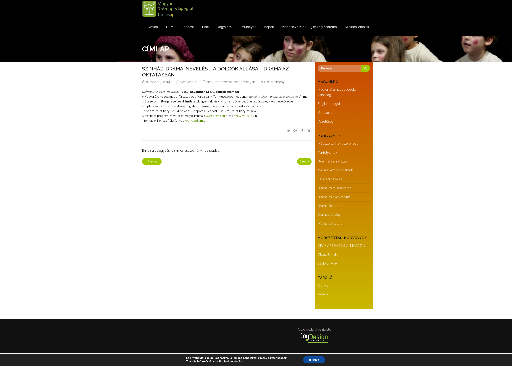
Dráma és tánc (328, 206)
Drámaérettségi (329, 215)
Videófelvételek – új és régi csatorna (309, 27)
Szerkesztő (188, 82)
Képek (269, 27)
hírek (209, 82)
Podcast (187, 27)
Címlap (153, 27)
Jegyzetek (225, 27)
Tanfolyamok (327, 152)
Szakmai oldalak (357, 27)
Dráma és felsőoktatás (334, 188)
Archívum (325, 285)
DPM (169, 27)
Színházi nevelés (330, 179)
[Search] (365, 68)
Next (303, 161)
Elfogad (314, 360)
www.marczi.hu (244, 115)
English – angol (329, 104)
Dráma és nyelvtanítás (334, 197)
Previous (153, 161)
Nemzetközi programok (335, 170)
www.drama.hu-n (217, 115)
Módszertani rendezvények (338, 143)
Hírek (206, 27)
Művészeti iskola (330, 224)
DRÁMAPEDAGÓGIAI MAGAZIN (341, 246)
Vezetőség (326, 121)
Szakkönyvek (327, 263)
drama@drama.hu (196, 120)
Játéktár (323, 294)
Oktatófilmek (327, 254)
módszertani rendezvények (235, 82)
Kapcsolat (325, 113)
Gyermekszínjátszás (332, 161)
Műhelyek (248, 27)
